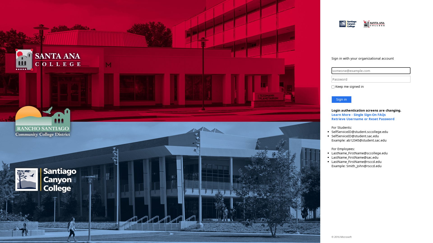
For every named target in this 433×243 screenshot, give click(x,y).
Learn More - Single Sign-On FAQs (359, 114)
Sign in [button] (341, 99)
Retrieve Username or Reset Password (363, 119)
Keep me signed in (349, 86)
